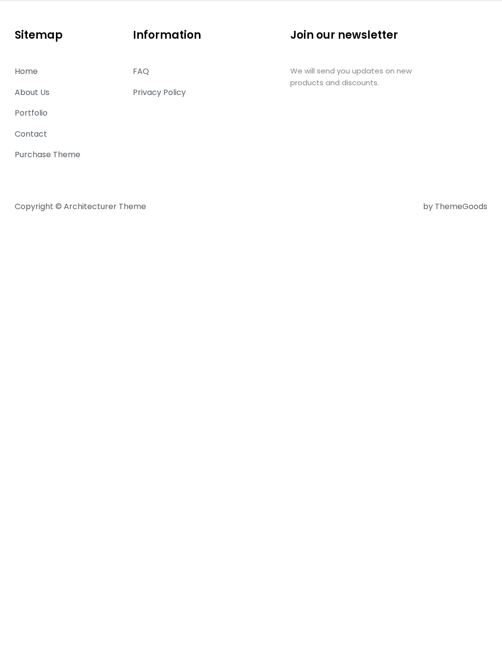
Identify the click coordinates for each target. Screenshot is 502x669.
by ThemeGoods (455, 206)
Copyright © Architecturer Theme (80, 206)
